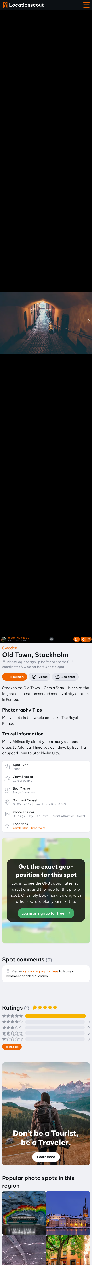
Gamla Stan (20, 828)
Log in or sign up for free (43, 913)
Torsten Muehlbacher (18, 637)
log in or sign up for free (34, 662)
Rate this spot (12, 1046)
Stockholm (38, 828)
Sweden (9, 647)
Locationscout (23, 5)
